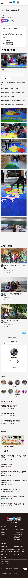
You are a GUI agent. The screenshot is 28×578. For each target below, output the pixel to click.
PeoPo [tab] (11, 333)
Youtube (16, 522)
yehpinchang (11, 386)
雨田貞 (5, 498)
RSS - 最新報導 (5, 561)
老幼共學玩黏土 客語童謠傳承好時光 (12, 497)
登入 (18, 338)
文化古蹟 (5, 34)
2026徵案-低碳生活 (19, 547)
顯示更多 (8, 40)
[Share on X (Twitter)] (8, 50)
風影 (4, 466)
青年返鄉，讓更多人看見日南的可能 (12, 504)
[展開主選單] (2, 2)
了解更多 (14, 367)
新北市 (11, 28)
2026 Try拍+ (4, 547)
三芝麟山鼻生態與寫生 (11, 321)
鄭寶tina (6, 269)
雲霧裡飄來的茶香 (6, 465)
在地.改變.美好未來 (19, 552)
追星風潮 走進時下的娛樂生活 (10, 489)
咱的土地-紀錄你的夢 (6, 552)
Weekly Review (5, 537)
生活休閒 (18, 34)
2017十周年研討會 (19, 549)
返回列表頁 (14, 341)
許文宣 (5, 505)
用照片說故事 (4, 554)
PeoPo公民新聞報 (19, 529)
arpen (24, 386)
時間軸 (3, 534)
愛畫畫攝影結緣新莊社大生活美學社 (14, 266)
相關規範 (3, 532)
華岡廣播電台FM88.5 (8, 491)
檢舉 (12, 20)
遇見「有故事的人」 (19, 554)
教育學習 (12, 34)
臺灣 (7, 28)
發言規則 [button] (24, 333)
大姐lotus (17, 386)
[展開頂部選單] (25, 2)
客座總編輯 (17, 539)
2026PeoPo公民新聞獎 (8, 446)
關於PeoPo (4, 529)
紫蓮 (10, 394)
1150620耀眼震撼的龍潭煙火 (10, 421)
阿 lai (4, 484)
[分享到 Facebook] (5, 50)
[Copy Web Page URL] (14, 50)
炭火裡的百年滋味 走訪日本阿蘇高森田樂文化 (13, 473)
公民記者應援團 (18, 534)
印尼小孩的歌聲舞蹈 (7, 413)
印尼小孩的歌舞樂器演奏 (9, 406)
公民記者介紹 (17, 537)
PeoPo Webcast (18, 532)
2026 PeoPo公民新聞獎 (7, 549)
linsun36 (5, 459)
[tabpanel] (14, 338)
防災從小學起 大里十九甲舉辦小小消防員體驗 (13, 457)
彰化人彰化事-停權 (17, 395)
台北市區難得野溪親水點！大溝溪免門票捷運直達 (14, 481)
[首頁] (14, 3)
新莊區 (15, 28)
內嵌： (4, 70)
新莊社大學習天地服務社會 (12, 294)
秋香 (4, 475)
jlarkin (3, 386)
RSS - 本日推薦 (5, 564)
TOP (25, 568)
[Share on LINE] (11, 50)
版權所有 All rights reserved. (9, 43)
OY (3, 394)
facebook (11, 522)
